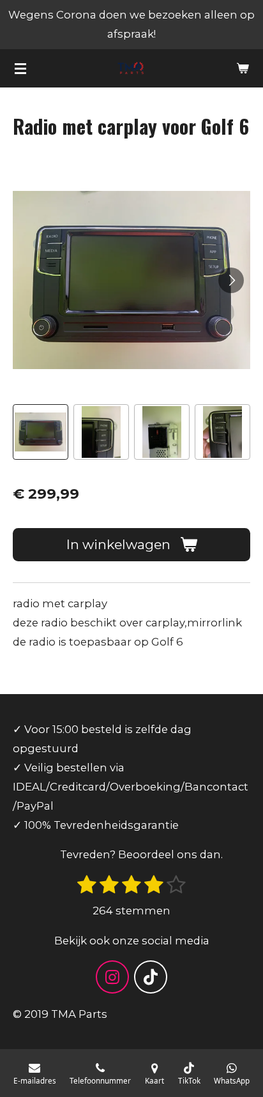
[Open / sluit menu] (20, 68)
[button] (40, 432)
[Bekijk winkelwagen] (243, 68)
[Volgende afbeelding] (231, 280)
